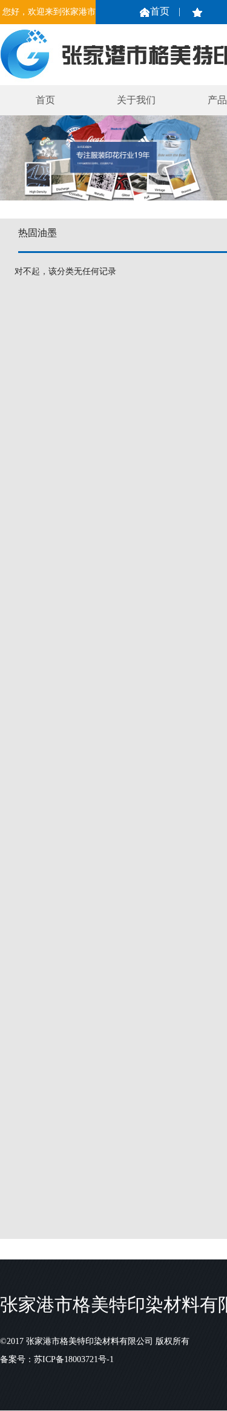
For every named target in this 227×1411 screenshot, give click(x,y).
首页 (159, 11)
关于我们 (136, 100)
